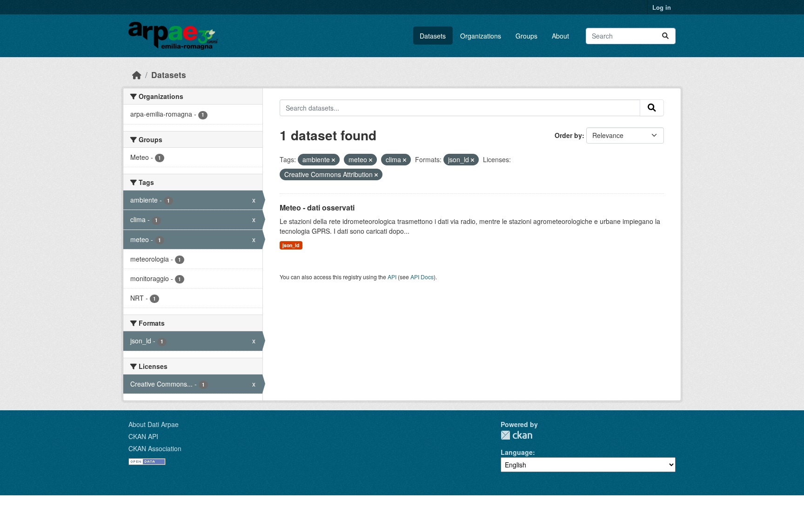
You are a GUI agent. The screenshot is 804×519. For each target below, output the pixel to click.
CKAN (516, 435)
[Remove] (333, 160)
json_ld (290, 245)
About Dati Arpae (153, 424)
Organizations (480, 35)
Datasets (433, 35)
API (392, 277)
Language (517, 452)
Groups (526, 35)
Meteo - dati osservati (317, 207)
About (560, 35)
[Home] (136, 74)
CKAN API (143, 436)
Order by (568, 135)
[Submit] (665, 36)
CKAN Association (154, 448)
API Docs (422, 277)
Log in (661, 7)
